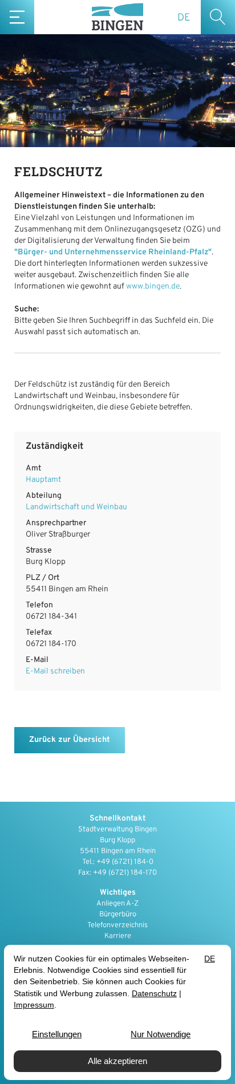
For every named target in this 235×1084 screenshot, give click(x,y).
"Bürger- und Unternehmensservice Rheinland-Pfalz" (113, 252)
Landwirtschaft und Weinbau (76, 507)
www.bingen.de (153, 286)
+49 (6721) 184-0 (124, 862)
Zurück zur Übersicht (69, 740)
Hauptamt (43, 480)
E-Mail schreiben (55, 671)
